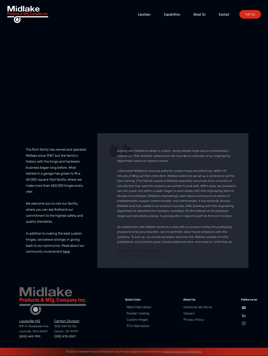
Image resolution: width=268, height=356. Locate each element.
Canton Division (66, 321)
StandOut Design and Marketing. (183, 351)
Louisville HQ (29, 321)
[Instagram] (243, 323)
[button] (144, 14)
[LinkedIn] (243, 315)
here (66, 251)
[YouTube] (243, 307)
